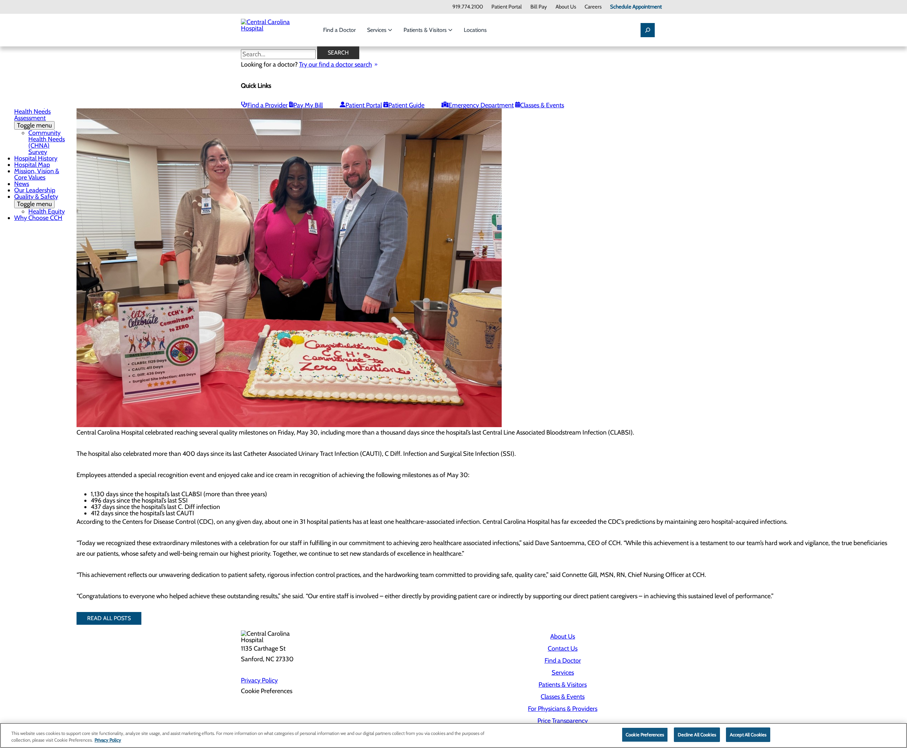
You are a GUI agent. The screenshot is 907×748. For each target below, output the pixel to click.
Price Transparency (562, 721)
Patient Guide (406, 105)
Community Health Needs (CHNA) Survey (46, 142)
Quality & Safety (36, 200)
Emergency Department (481, 105)
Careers (593, 7)
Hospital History (35, 158)
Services (377, 30)
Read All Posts (109, 618)
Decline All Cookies (697, 734)
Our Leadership (34, 190)
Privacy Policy (259, 680)
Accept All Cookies (748, 734)
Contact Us (563, 648)
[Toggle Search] (648, 30)
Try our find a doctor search (335, 64)
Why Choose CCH (38, 218)
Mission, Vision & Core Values (36, 174)
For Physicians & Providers (562, 709)
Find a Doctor (339, 30)
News (21, 184)
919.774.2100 (467, 7)
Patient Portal (506, 7)
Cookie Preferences (645, 734)
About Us (566, 7)
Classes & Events (542, 105)
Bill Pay (538, 7)
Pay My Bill (308, 105)
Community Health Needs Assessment (33, 115)
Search (338, 52)
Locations (475, 30)
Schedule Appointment (636, 7)
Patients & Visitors (426, 30)
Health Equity (46, 211)
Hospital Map (32, 165)
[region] (453, 735)
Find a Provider (267, 105)
